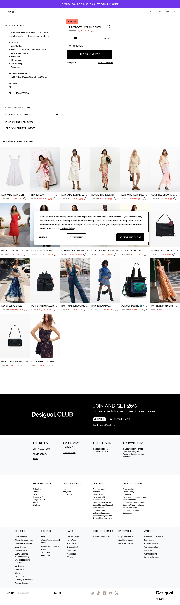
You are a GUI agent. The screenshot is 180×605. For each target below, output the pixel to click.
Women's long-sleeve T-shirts (51, 541)
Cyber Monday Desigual (103, 505)
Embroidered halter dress (73, 194)
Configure (76, 237)
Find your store (99, 489)
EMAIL (35, 458)
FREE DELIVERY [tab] (103, 443)
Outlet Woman (99, 510)
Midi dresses (20, 576)
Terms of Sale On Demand (133, 502)
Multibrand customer (101, 512)
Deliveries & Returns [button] (16, 114)
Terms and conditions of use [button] (134, 497)
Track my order (69, 452)
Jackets (149, 531)
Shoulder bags (73, 536)
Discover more (122, 419)
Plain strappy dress (72, 250)
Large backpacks (125, 536)
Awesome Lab (99, 499)
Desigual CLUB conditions (133, 505)
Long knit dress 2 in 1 (102, 194)
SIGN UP (101, 419)
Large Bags (71, 540)
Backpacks (125, 531)
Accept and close (130, 237)
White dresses (21, 566)
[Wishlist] (168, 12)
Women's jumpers (151, 557)
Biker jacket (149, 540)
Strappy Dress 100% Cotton (13, 250)
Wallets (70, 557)
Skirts (17, 572)
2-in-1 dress (37, 194)
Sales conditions (129, 499)
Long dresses (20, 547)
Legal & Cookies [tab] (132, 483)
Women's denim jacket (153, 536)
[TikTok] (98, 593)
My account (38, 494)
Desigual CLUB (39, 499)
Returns (36, 491)
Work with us (98, 494)
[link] (150, 12)
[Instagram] (92, 593)
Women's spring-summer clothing (22, 555)
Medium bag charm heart (163, 250)
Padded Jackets (151, 543)
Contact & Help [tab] (72, 483)
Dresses (20, 531)
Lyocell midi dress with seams (103, 250)
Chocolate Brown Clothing (22, 561)
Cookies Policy (67, 228)
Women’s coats (150, 553)
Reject (43, 237)
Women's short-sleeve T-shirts (51, 547)
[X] (117, 593)
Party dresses (21, 536)
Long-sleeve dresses (23, 543)
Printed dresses (21, 583)
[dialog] (91, 228)
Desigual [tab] (98, 483)
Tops (43, 536)
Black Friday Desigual (102, 502)
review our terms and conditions (134, 455)
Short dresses (21, 550)
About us (96, 491)
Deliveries (37, 489)
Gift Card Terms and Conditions (131, 511)
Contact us (67, 494)
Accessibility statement (102, 518)
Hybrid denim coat (101, 305)
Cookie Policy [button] (128, 491)
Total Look (45, 555)
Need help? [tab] (41, 443)
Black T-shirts (46, 552)
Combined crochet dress (163, 194)
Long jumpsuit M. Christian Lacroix (133, 250)
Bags (70, 531)
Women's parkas (151, 547)
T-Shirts (46, 531)
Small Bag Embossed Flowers (13, 361)
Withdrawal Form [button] (130, 507)
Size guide (67, 491)
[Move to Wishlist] (109, 27)
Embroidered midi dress (13, 194)
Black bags (71, 550)
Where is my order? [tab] (72, 444)
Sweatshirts (149, 550)
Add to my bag (91, 54)
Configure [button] (127, 494)
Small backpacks (125, 540)
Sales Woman (98, 507)
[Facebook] (104, 593)
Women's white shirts (101, 536)
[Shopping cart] (175, 12)
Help (64, 489)
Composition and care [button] (17, 107)
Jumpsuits (19, 569)
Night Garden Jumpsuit (73, 305)
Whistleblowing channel (102, 515)
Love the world (99, 497)
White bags (71, 553)
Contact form (40, 454)
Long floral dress (11, 305)
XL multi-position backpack (130, 305)
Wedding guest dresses (24, 579)
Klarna (35, 502)
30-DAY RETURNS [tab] (134, 443)
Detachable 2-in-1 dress (43, 361)
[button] (70, 38)
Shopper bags (72, 547)
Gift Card (36, 505)
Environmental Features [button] (19, 122)
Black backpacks (125, 543)
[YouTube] (110, 593)
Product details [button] (14, 25)
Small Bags (71, 543)
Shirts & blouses (103, 531)
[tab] (45, 485)
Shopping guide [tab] (42, 483)
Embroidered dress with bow (133, 194)
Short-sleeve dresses (24, 540)
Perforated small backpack (43, 305)
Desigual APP (38, 497)
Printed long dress (42, 250)
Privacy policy (128, 489)
